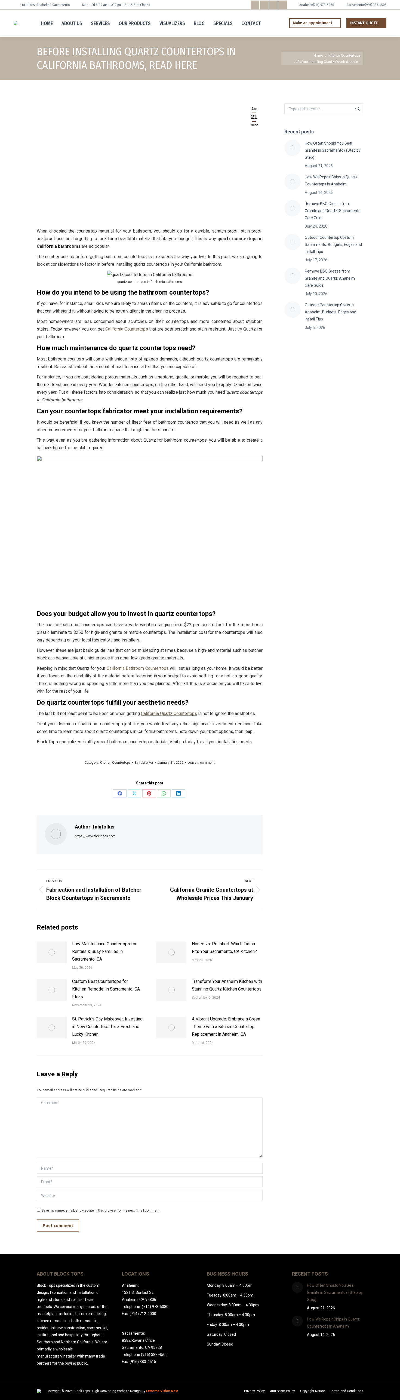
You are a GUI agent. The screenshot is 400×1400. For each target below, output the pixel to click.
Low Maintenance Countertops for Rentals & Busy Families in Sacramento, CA (104, 951)
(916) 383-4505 (375, 5)
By (144, 763)
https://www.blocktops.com (95, 836)
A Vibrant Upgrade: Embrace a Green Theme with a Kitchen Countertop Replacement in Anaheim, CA (226, 1026)
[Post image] (52, 952)
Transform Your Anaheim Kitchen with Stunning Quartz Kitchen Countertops (227, 985)
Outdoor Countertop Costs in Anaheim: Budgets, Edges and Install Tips (330, 312)
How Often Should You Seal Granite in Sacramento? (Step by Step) (333, 150)
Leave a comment (201, 763)
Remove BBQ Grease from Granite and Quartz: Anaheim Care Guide (330, 278)
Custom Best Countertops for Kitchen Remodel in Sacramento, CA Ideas (106, 989)
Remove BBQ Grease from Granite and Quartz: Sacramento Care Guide (333, 210)
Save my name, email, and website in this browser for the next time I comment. (101, 1210)
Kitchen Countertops (115, 763)
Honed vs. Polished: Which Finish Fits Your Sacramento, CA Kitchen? (224, 947)
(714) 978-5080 (323, 5)
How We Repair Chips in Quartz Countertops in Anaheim (331, 180)
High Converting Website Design (116, 1391)
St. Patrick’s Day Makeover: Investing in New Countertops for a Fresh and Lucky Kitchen (107, 1026)
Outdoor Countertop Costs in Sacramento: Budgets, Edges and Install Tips (333, 244)
